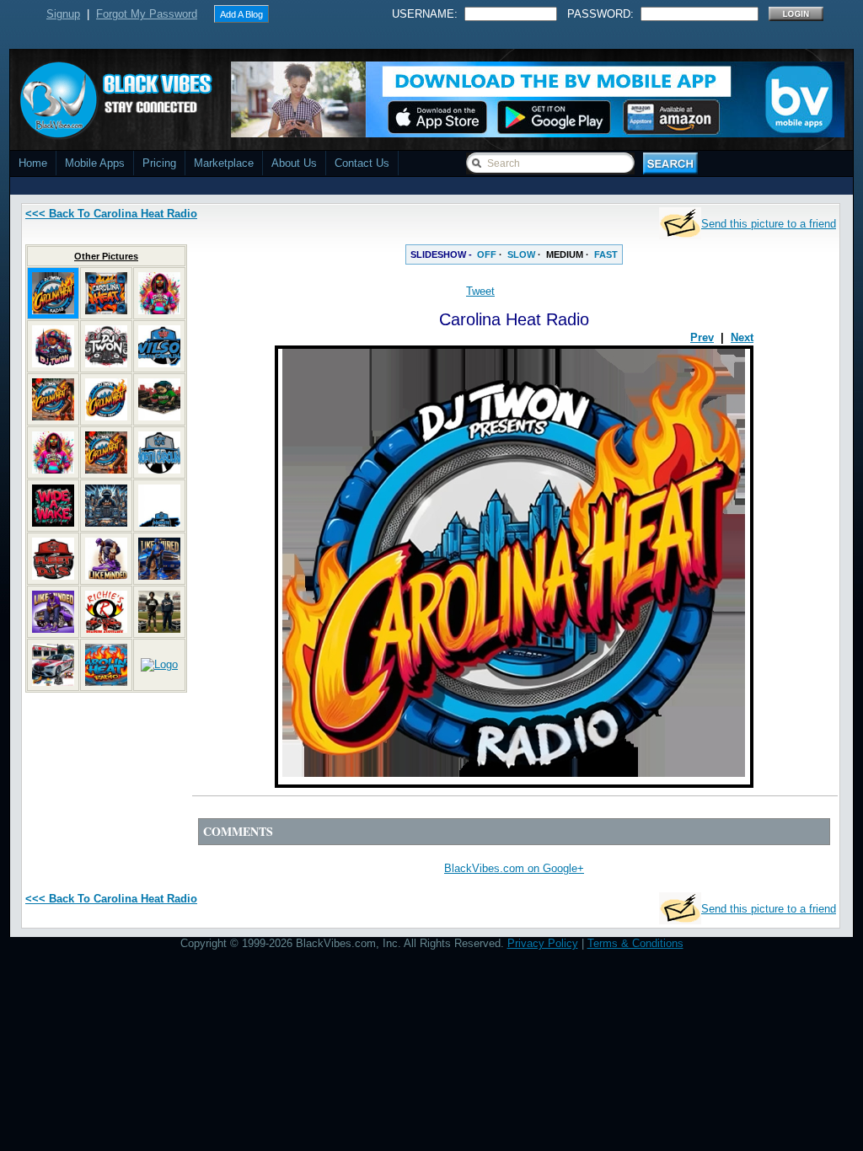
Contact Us (362, 163)
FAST (606, 254)
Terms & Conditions (635, 943)
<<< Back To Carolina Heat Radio (111, 213)
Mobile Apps (95, 163)
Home (33, 163)
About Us (294, 163)
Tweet (480, 291)
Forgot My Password (146, 14)
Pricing (159, 163)
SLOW (521, 254)
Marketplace (224, 163)
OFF (486, 254)
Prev (702, 337)
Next (742, 337)
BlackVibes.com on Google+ (514, 868)
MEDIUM (564, 254)
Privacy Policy (542, 943)
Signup (63, 14)
